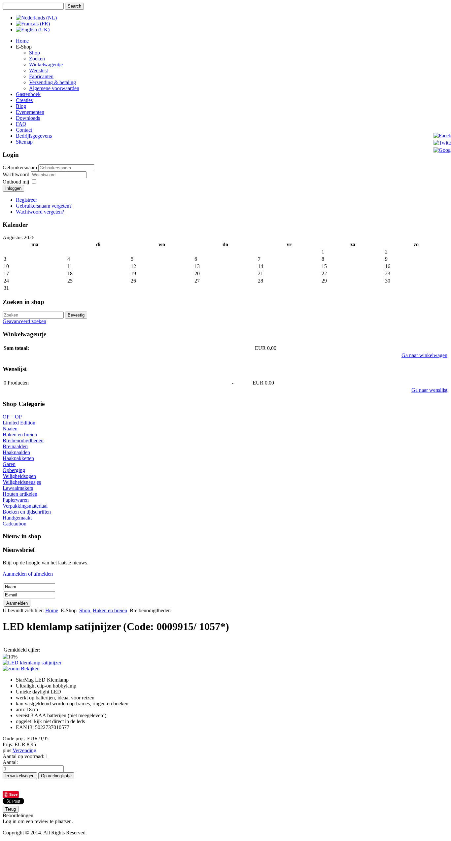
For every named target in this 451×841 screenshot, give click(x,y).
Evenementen (30, 112)
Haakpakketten (18, 458)
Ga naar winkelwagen (424, 355)
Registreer (26, 200)
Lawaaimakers (18, 488)
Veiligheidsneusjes (22, 482)
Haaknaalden (16, 452)
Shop (34, 52)
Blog (21, 106)
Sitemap (24, 142)
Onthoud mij (16, 182)
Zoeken (37, 58)
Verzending (24, 750)
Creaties (24, 100)
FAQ (21, 124)
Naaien (10, 428)
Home (22, 41)
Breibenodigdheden (23, 440)
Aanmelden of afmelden (28, 574)
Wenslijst (38, 70)
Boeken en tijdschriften (27, 512)
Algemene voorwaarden (54, 88)
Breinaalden (15, 446)
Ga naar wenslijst (429, 390)
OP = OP (12, 417)
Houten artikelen (20, 494)
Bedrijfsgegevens (34, 136)
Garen (9, 464)
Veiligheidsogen (19, 476)
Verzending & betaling (52, 82)
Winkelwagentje (46, 64)
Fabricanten (41, 76)
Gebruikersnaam (20, 167)
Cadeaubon (14, 523)
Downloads (28, 118)
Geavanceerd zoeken (24, 321)
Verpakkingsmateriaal (25, 506)
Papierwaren (16, 500)
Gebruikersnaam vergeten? (44, 206)
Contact (24, 130)
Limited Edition (19, 422)
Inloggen (13, 188)
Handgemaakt (17, 518)
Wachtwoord (17, 174)
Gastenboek (28, 94)
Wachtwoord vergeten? (40, 212)
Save (13, 794)
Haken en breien (20, 434)
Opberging (14, 470)
